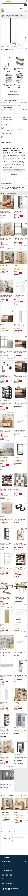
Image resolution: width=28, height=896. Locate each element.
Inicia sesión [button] (21, 1)
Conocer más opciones (5, 111)
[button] (14, 5)
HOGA (2, 45)
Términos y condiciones (7, 878)
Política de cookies (6, 881)
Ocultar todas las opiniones (14, 848)
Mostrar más (14, 174)
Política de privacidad (7, 883)
